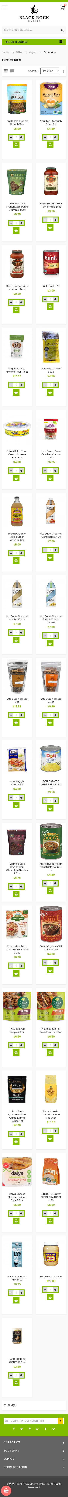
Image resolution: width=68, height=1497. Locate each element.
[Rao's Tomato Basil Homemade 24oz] (51, 181)
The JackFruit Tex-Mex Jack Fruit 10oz (51, 1030)
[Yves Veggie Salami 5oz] (17, 759)
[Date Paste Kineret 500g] (51, 346)
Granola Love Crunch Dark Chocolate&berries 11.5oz (17, 868)
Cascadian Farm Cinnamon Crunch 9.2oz (17, 949)
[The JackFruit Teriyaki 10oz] (17, 1006)
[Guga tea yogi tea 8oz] (17, 676)
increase (21, 137)
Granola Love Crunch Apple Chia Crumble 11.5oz (17, 206)
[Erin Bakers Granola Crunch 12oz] (17, 99)
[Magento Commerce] (34, 13)
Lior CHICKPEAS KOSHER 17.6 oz (17, 1360)
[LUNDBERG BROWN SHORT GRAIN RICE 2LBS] (51, 1171)
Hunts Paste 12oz (51, 286)
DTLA (19, 52)
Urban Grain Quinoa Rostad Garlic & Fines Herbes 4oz (17, 1116)
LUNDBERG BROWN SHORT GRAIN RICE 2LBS (51, 1197)
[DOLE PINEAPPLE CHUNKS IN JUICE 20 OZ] (51, 759)
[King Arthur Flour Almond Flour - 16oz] (17, 346)
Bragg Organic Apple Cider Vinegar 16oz (17, 537)
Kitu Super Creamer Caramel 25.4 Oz (51, 535)
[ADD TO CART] (16, 144)
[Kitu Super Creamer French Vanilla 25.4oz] (51, 594)
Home (5, 52)
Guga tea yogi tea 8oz (17, 700)
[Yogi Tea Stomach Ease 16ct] (51, 99)
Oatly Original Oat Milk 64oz (17, 1278)
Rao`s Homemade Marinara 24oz (17, 287)
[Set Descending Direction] (63, 71)
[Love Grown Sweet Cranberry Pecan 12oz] (51, 429)
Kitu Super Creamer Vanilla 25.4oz (17, 618)
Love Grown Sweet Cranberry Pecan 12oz (51, 454)
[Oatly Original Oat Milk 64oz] (17, 1254)
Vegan (32, 52)
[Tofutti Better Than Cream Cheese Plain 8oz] (17, 429)
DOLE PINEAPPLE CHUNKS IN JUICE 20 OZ (51, 784)
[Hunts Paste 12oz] (51, 264)
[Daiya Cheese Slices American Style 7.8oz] (17, 1171)
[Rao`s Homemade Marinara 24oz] (17, 264)
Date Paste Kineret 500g (51, 370)
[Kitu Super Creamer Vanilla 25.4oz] (17, 594)
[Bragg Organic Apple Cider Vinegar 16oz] (17, 511)
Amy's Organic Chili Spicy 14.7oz (51, 948)
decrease (11, 137)
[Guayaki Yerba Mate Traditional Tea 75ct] (51, 1089)
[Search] (62, 30)
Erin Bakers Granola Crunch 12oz (17, 122)
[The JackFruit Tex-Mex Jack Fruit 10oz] (51, 1006)
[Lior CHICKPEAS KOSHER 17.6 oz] (17, 1337)
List (13, 72)
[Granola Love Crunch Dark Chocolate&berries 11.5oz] (17, 841)
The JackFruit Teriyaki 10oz (17, 1030)
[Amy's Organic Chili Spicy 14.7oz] (51, 924)
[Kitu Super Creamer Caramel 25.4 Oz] (51, 511)
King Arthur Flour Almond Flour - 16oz (17, 370)
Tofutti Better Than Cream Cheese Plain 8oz (17, 454)
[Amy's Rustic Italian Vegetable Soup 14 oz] (51, 841)
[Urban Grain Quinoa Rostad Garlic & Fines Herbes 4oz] (17, 1089)
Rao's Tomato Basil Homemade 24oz (51, 205)
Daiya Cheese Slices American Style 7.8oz (17, 1197)
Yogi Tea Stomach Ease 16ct (51, 122)
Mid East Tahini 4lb (51, 1276)
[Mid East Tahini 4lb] (51, 1254)
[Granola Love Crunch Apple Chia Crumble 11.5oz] (17, 181)
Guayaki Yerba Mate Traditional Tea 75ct (51, 1114)
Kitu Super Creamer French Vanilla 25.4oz (51, 619)
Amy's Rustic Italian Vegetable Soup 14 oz (51, 867)
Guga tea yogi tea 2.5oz (51, 700)
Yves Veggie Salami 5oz (17, 783)
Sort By (33, 71)
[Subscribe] (60, 1421)
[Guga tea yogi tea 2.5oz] (51, 676)
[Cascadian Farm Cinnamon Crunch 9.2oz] (17, 924)
